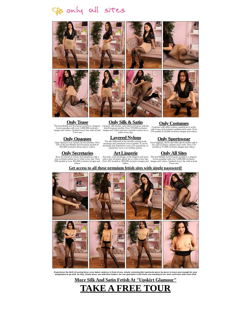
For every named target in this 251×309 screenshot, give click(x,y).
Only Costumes (174, 123)
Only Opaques (77, 138)
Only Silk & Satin (126, 122)
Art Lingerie (125, 153)
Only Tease (77, 122)
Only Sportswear (173, 138)
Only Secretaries (77, 153)
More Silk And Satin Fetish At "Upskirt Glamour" (125, 279)
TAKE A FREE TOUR (125, 288)
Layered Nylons (125, 137)
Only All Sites (174, 153)
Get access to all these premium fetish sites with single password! (125, 168)
